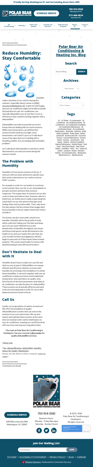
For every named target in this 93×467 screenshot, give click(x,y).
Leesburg (67, 150)
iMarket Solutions (33, 462)
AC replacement (75, 120)
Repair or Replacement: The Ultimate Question (14, 44)
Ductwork (82, 135)
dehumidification (14, 348)
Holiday (58, 148)
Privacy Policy (71, 429)
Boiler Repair (74, 133)
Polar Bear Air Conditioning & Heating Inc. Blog (71, 51)
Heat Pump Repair (68, 146)
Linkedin (54, 430)
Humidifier (65, 148)
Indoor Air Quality (10, 351)
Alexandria (69, 131)
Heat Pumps (80, 146)
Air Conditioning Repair (70, 128)
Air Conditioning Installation (76, 125)
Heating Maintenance (63, 144)
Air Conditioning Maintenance (69, 127)
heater (60, 142)
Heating (66, 142)
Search (81, 71)
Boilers (82, 133)
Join (72, 450)
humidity (37, 348)
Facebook (39, 430)
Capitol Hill (60, 135)
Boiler (84, 131)
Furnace (59, 137)
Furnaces (66, 140)
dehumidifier (27, 348)
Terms (88, 431)
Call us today (35, 333)
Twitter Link (7, 343)
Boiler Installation (63, 133)
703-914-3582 (46, 413)
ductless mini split (71, 135)
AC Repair (65, 120)
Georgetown (75, 140)
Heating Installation (77, 142)
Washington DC (77, 155)
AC (59, 120)
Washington (23, 351)
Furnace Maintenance (71, 137)
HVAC (72, 148)
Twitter (46, 430)
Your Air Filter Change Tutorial (10, 42)
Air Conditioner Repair (74, 122)
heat (82, 140)
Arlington (77, 131)
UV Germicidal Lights (69, 153)
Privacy (84, 431)
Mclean (74, 150)
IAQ (77, 148)
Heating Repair (77, 144)
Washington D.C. (65, 155)
